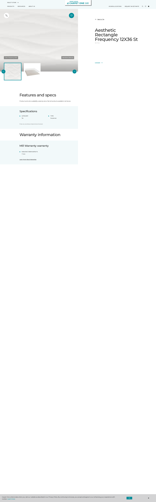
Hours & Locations (115, 6)
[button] (142, 6)
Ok (129, 498)
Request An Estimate (132, 6)
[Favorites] (145, 6)
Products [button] (10, 6)
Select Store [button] (11, 2)
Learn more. (11, 499)
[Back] (3, 71)
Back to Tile (101, 19)
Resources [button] (21, 6)
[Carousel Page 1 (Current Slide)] (12, 71)
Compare (97, 62)
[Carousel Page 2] (32, 71)
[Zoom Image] (6, 15)
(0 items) (148, 6)
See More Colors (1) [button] (67, 57)
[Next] (74, 71)
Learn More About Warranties (28, 159)
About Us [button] (32, 6)
